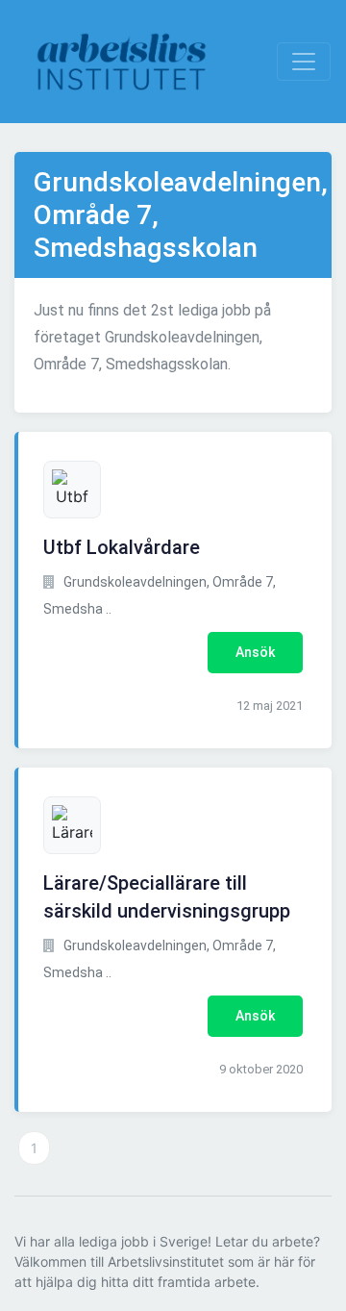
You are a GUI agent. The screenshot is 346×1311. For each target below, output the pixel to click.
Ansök (255, 652)
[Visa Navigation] (304, 61)
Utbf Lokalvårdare (121, 547)
